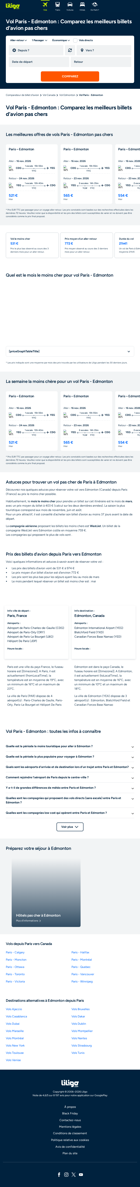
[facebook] (59, 1174)
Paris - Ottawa (15, 967)
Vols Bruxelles (80, 1009)
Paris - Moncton (16, 959)
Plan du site (70, 1153)
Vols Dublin (78, 1023)
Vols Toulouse (15, 1053)
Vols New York (15, 1045)
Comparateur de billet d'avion (22, 95)
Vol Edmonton (67, 95)
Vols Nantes (79, 1038)
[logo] (13, 6)
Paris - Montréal (81, 959)
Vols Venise (13, 1060)
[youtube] (81, 1174)
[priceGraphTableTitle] (24, 351)
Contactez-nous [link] (70, 1120)
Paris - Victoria (15, 981)
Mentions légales (70, 1126)
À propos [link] (70, 1107)
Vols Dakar (78, 1016)
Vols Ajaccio (14, 1009)
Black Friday (70, 1113)
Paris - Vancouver (82, 974)
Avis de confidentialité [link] (70, 1146)
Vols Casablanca (16, 1016)
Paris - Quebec (81, 967)
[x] (73, 1174)
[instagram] (66, 1174)
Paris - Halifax (80, 952)
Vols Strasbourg (81, 1045)
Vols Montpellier (82, 1031)
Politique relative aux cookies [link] (70, 1140)
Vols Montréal (15, 1038)
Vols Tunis (77, 1053)
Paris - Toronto (15, 974)
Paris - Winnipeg (82, 981)
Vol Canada (49, 95)
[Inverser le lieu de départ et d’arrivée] (70, 50)
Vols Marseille (15, 1031)
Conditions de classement (70, 1133)
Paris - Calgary (15, 952)
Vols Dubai (13, 1023)
